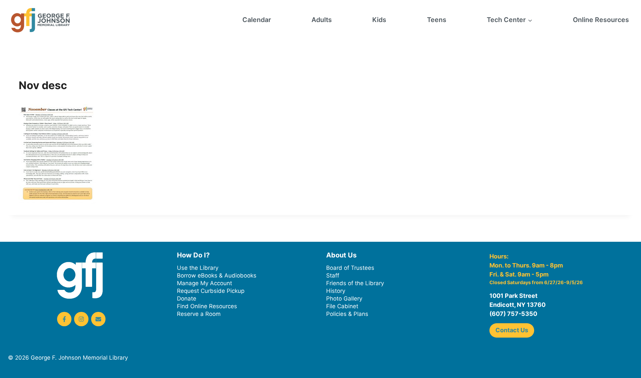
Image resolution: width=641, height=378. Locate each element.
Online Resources (601, 20)
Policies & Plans (347, 314)
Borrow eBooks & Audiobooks (216, 275)
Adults (321, 20)
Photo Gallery (344, 298)
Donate (186, 298)
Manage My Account (204, 283)
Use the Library (197, 267)
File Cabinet (342, 306)
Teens (436, 20)
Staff (332, 275)
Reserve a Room (199, 314)
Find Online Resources (207, 306)
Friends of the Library (355, 283)
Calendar (256, 20)
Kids (379, 20)
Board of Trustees (350, 267)
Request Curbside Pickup (210, 291)
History (335, 291)
